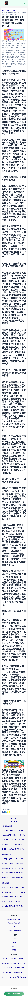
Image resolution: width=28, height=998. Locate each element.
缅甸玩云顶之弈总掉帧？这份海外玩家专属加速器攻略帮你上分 (14, 863)
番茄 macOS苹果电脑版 (14, 923)
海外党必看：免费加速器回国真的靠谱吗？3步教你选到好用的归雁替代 (14, 830)
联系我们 (14, 950)
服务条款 (14, 939)
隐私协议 (14, 942)
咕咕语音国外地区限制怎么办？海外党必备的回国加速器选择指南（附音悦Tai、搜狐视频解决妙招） (14, 896)
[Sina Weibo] (8, 812)
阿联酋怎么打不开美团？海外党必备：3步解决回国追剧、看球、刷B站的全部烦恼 (14, 901)
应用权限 (14, 946)
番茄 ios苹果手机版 (14, 926)
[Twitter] (6, 812)
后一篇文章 (14, 821)
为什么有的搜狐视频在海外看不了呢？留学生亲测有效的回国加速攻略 (14, 892)
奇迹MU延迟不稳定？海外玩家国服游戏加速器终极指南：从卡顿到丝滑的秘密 (14, 877)
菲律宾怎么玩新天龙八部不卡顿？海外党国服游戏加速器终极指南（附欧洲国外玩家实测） (14, 859)
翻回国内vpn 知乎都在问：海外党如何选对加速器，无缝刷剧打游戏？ (14, 849)
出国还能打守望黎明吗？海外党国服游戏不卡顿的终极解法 (14, 873)
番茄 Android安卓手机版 (14, 930)
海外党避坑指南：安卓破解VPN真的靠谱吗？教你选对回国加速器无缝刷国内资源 (14, 844)
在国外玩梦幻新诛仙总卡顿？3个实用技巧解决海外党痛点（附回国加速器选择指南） (14, 887)
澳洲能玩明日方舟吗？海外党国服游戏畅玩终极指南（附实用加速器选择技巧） (14, 868)
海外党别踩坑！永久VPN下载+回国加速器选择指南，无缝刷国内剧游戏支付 (14, 839)
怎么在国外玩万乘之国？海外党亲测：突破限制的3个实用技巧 (14, 906)
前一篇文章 (14, 818)
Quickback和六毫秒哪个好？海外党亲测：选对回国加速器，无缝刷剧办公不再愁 (14, 835)
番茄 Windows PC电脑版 (14, 919)
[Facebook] (3, 812)
